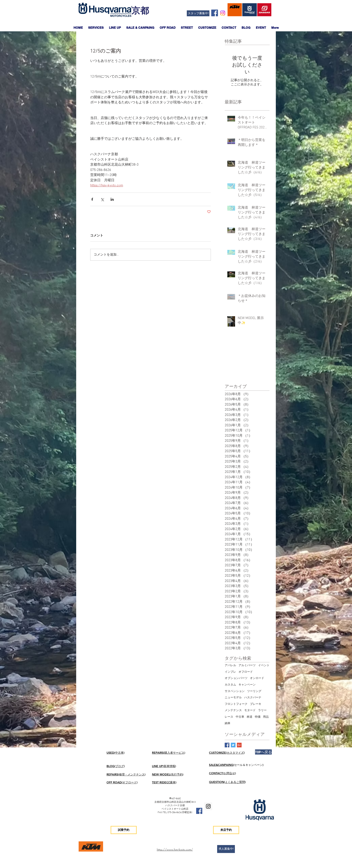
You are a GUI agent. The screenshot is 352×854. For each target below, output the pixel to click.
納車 (227, 723)
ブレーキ (255, 704)
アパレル (230, 665)
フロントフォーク (236, 704)
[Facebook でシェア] (92, 199)
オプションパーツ (236, 678)
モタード (250, 710)
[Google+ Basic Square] (239, 745)
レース (229, 717)
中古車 (240, 717)
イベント (264, 665)
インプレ (230, 672)
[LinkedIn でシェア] (112, 199)
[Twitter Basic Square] (233, 745)
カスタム (230, 685)
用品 (266, 717)
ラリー (262, 710)
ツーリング (254, 691)
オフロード (246, 672)
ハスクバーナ (252, 697)
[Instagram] (222, 13)
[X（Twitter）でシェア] (102, 199)
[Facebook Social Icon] (214, 13)
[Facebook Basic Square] (227, 745)
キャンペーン (247, 685)
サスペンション (235, 691)
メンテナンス (233, 710)
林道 (249, 717)
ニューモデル (233, 697)
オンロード (257, 678)
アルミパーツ (247, 665)
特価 (258, 717)
